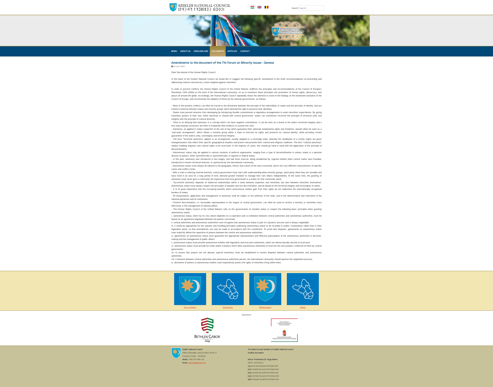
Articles (232, 51)
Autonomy (228, 307)
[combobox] (311, 8)
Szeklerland (201, 51)
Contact (245, 51)
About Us (185, 51)
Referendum (265, 307)
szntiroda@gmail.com (197, 362)
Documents (217, 51)
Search (295, 8)
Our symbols (190, 307)
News (174, 51)
